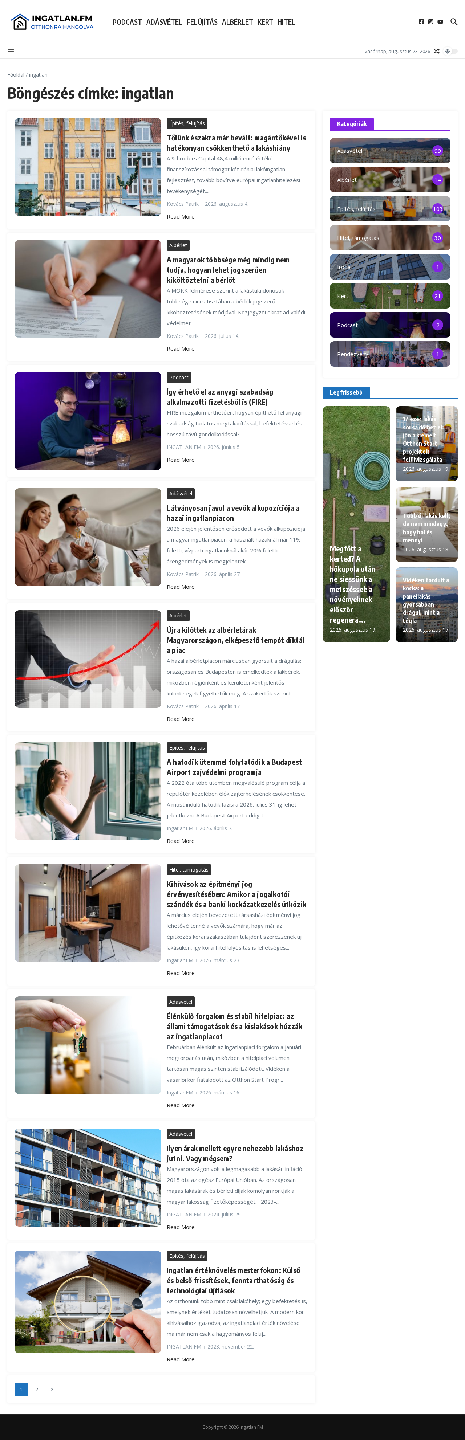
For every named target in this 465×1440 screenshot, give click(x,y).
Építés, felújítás (187, 123)
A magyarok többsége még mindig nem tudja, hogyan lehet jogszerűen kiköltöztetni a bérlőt (228, 269)
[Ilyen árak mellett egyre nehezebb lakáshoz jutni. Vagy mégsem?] (88, 1178)
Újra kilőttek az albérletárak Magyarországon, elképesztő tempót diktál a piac (235, 639)
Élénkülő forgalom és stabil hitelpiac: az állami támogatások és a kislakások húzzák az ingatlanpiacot (234, 1026)
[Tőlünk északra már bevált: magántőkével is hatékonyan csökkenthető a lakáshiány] (88, 167)
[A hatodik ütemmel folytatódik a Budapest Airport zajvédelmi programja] (88, 791)
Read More (181, 216)
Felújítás (202, 21)
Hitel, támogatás (189, 869)
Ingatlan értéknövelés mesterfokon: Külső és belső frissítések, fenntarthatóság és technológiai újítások (233, 1280)
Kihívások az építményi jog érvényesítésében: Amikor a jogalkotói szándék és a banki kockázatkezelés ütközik (236, 894)
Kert (265, 21)
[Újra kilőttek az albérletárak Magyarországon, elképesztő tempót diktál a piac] (88, 659)
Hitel (286, 21)
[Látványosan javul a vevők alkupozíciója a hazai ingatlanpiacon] (88, 537)
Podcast (127, 21)
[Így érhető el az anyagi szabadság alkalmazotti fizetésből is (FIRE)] (88, 421)
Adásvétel (164, 21)
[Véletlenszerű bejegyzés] (437, 51)
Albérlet (237, 21)
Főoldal (15, 74)
